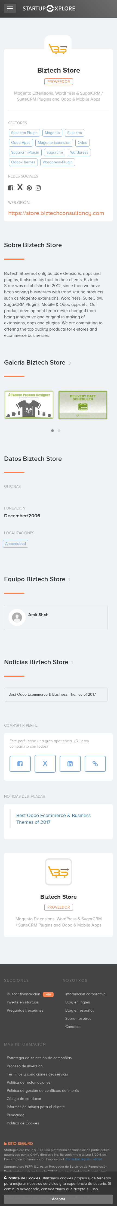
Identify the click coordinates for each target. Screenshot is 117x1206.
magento (52, 133)
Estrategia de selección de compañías (39, 1058)
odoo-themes (23, 162)
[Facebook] (10, 188)
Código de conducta (24, 1099)
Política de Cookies (23, 1123)
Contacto (73, 1027)
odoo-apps (20, 143)
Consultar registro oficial (84, 1159)
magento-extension (54, 143)
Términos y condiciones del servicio (37, 1074)
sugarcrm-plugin (25, 152)
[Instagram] (38, 188)
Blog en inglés (77, 1002)
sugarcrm (55, 152)
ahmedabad (15, 544)
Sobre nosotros (78, 1019)
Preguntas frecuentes (25, 1010)
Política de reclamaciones (29, 1082)
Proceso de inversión (25, 1066)
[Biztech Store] (29, 405)
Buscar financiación (29, 994)
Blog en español (79, 1010)
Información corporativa (85, 994)
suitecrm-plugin (24, 133)
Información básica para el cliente (36, 1107)
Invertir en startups (23, 1002)
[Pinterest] (29, 188)
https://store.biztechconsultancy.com (56, 213)
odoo (82, 143)
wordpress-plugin (58, 162)
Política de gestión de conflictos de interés (43, 1091)
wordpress (79, 152)
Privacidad (15, 1115)
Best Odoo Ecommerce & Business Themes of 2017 (52, 694)
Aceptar (58, 1199)
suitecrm (74, 133)
